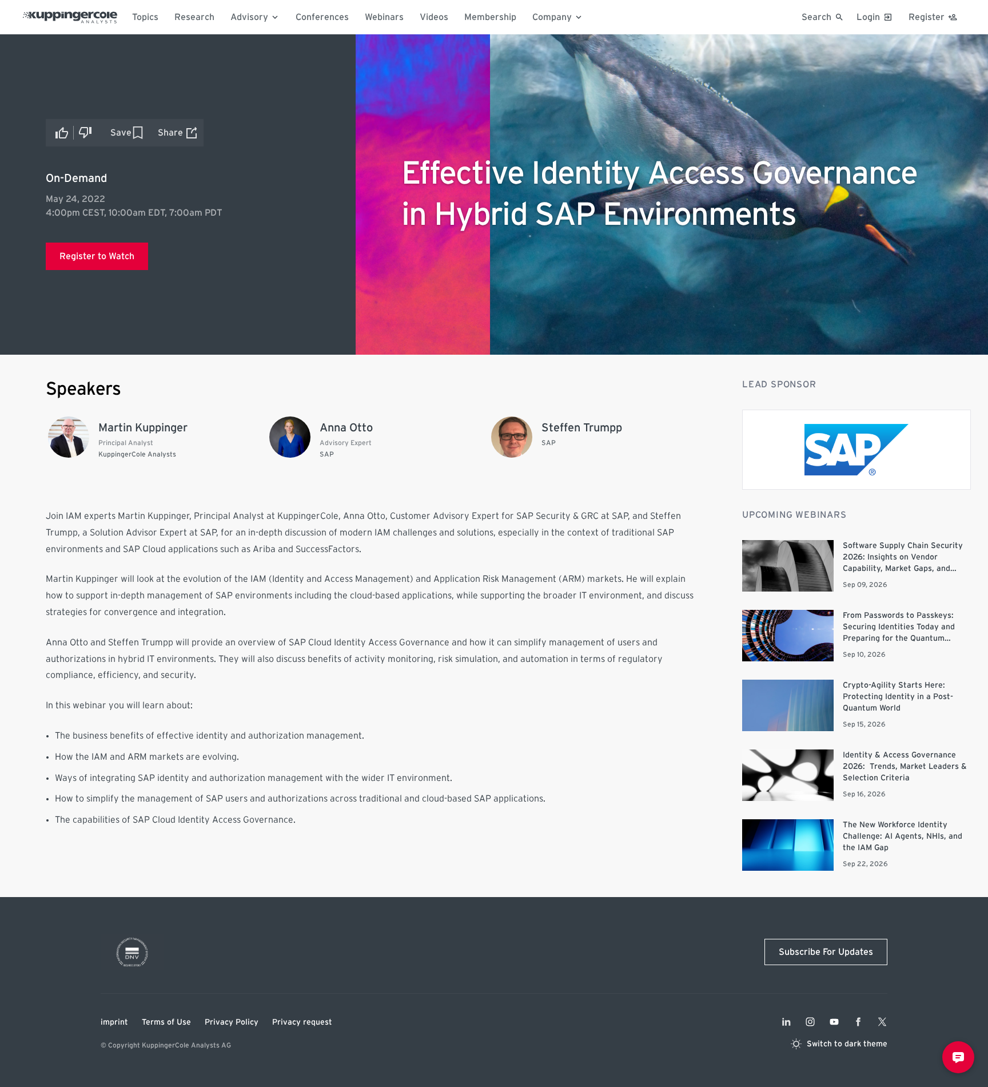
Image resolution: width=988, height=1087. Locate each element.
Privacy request (302, 1022)
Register (927, 17)
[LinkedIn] (786, 1022)
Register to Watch (96, 256)
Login (868, 17)
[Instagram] (810, 1022)
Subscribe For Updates (826, 952)
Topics (145, 17)
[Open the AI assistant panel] (958, 1057)
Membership (490, 17)
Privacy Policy (231, 1022)
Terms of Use (166, 1022)
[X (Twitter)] (882, 1022)
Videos (434, 17)
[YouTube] (834, 1022)
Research (194, 17)
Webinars (384, 17)
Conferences (322, 17)
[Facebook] (858, 1022)
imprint (114, 1022)
